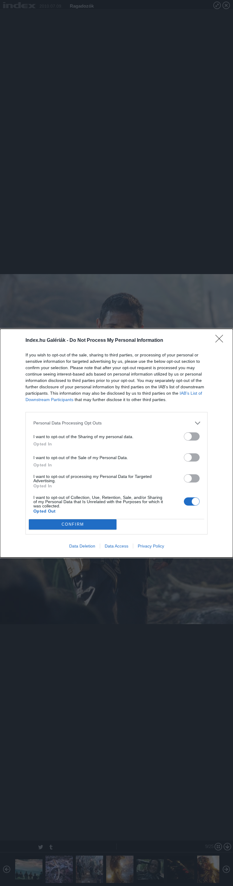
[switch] (192, 436)
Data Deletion (82, 546)
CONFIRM (73, 524)
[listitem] (116, 423)
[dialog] (116, 443)
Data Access (116, 546)
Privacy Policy (151, 546)
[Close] (221, 340)
